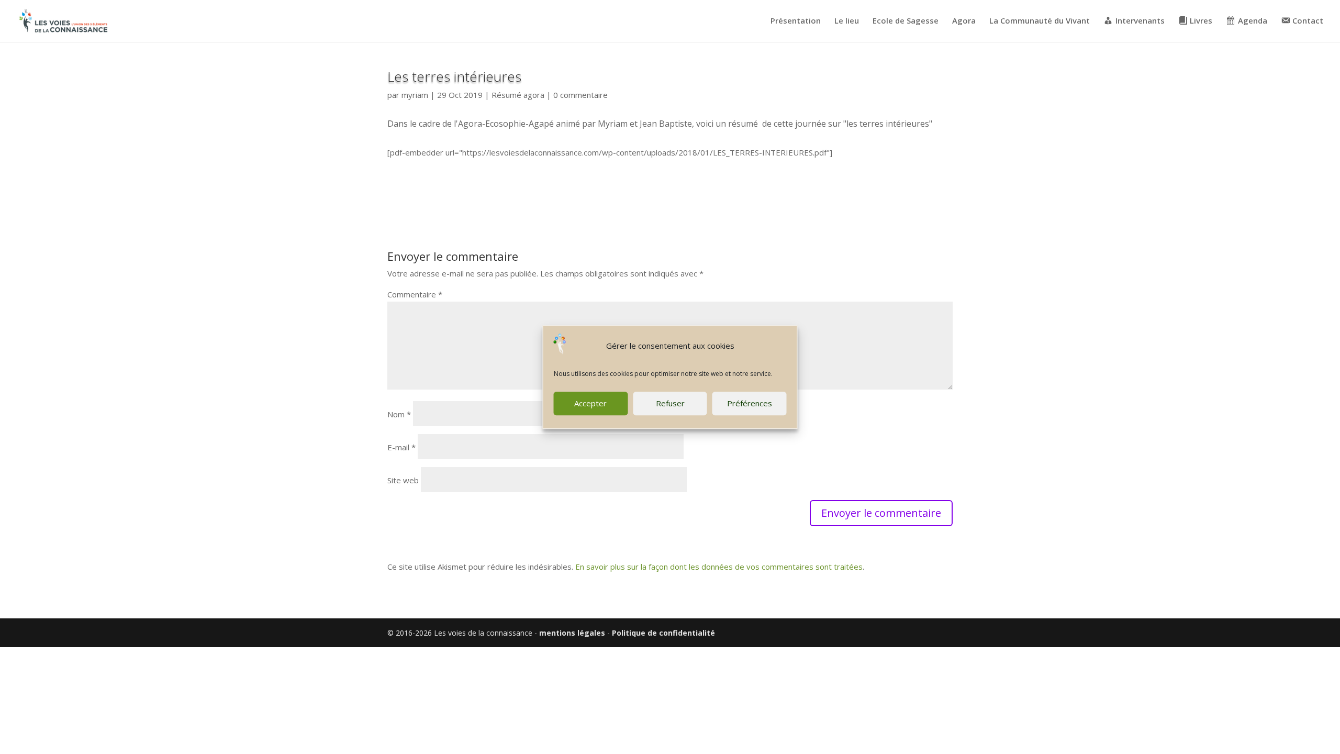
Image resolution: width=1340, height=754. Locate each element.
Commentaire (414, 294)
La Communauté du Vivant (1039, 21)
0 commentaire (580, 95)
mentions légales (572, 633)
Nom (399, 414)
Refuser (670, 403)
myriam (414, 95)
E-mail (401, 447)
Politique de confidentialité (663, 633)
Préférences (749, 403)
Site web (403, 480)
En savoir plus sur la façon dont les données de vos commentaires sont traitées (719, 566)
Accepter (590, 403)
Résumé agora (518, 95)
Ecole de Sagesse (906, 21)
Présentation (795, 21)
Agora (964, 21)
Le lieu (846, 21)
